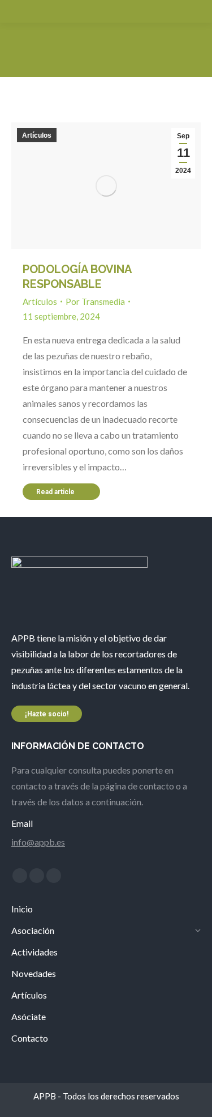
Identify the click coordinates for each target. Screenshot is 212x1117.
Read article (55, 492)
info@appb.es (38, 841)
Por (95, 301)
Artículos (36, 135)
